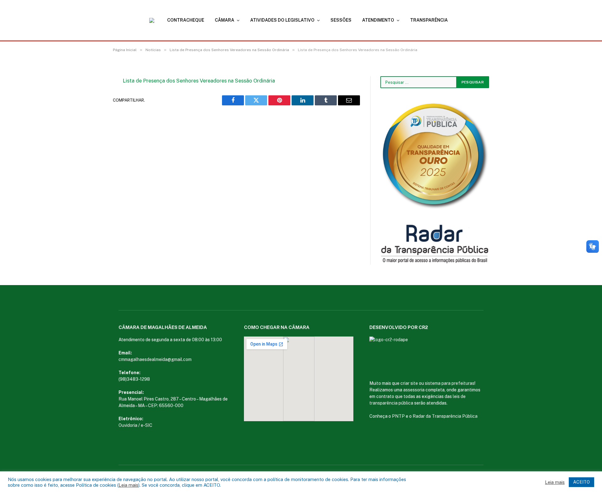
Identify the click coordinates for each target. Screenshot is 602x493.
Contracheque (185, 20)
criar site (409, 383)
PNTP (398, 416)
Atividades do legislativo (282, 20)
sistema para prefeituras (449, 383)
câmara (224, 20)
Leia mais (128, 485)
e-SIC (146, 425)
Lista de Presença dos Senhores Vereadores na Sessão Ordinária (199, 80)
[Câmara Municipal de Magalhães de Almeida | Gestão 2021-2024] (155, 20)
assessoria (414, 389)
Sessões (340, 20)
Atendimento (378, 20)
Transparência (429, 20)
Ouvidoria (128, 425)
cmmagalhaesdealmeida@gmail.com (155, 359)
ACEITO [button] (581, 482)
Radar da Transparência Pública (445, 416)
